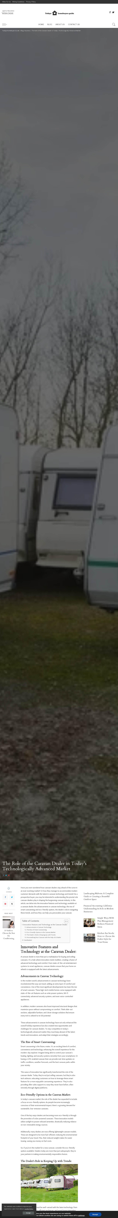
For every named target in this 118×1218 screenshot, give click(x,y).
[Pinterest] (5, 904)
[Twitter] (12, 897)
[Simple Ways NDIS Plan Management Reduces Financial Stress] (89, 922)
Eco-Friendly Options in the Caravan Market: (41, 932)
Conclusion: (28, 940)
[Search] (114, 24)
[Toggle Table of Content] (65, 921)
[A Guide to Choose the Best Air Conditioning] (9, 922)
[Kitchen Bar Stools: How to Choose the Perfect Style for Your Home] (89, 938)
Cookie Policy (28, 1209)
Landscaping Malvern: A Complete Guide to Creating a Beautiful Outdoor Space (99, 896)
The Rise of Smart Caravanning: (37, 930)
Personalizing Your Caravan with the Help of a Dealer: (44, 937)
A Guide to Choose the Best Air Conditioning (8, 934)
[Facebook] (5, 897)
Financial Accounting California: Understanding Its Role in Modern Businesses (99, 908)
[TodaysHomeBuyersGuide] (58, 12)
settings (81, 1215)
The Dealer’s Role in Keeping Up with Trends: (41, 935)
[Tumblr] (12, 904)
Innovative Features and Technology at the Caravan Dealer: (45, 925)
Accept (28, 1213)
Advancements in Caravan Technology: (39, 927)
